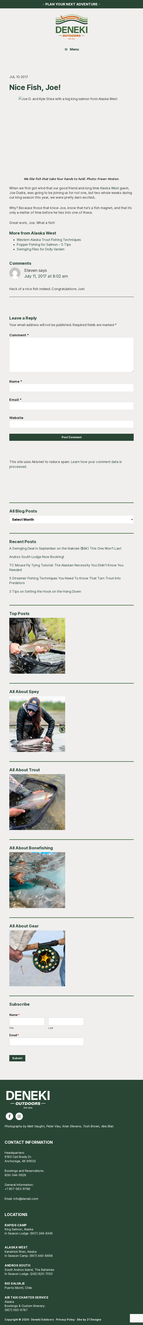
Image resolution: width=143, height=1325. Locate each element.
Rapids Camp (16, 1225)
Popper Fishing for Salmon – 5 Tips (44, 244)
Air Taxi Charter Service (26, 1297)
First (11, 1027)
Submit (17, 1058)
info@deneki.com (26, 1199)
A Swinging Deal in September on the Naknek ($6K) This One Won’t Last (65, 548)
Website (16, 418)
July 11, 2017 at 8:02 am (46, 276)
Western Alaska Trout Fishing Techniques (49, 240)
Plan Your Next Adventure (71, 4)
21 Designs (94, 1319)
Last (50, 1027)
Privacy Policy (65, 1319)
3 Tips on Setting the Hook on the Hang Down (45, 591)
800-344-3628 (15, 1175)
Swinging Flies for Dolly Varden (41, 249)
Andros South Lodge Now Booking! (36, 557)
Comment (19, 335)
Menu (74, 49)
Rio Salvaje (15, 1283)
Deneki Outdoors (71, 27)
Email (15, 400)
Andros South (17, 1265)
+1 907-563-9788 (17, 1189)
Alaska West (109, 188)
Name (15, 381)
